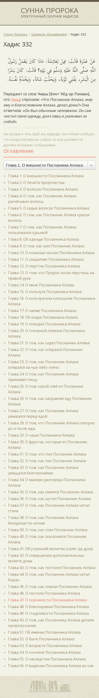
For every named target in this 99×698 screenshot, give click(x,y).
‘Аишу (16, 99)
